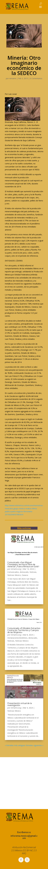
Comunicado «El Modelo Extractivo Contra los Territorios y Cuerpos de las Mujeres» (23, 630)
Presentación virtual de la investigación (19, 704)
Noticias (33, 572)
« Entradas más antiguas (15, 745)
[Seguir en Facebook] (21, 859)
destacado (24, 572)
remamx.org (16, 569)
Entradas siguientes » (34, 745)
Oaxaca (25, 575)
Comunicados (13, 572)
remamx (12, 78)
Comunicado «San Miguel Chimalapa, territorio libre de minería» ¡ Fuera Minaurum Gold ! (23, 564)
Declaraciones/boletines (17, 638)
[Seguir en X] (27, 859)
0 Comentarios (36, 78)
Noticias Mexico (14, 575)
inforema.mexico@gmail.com (24, 836)
